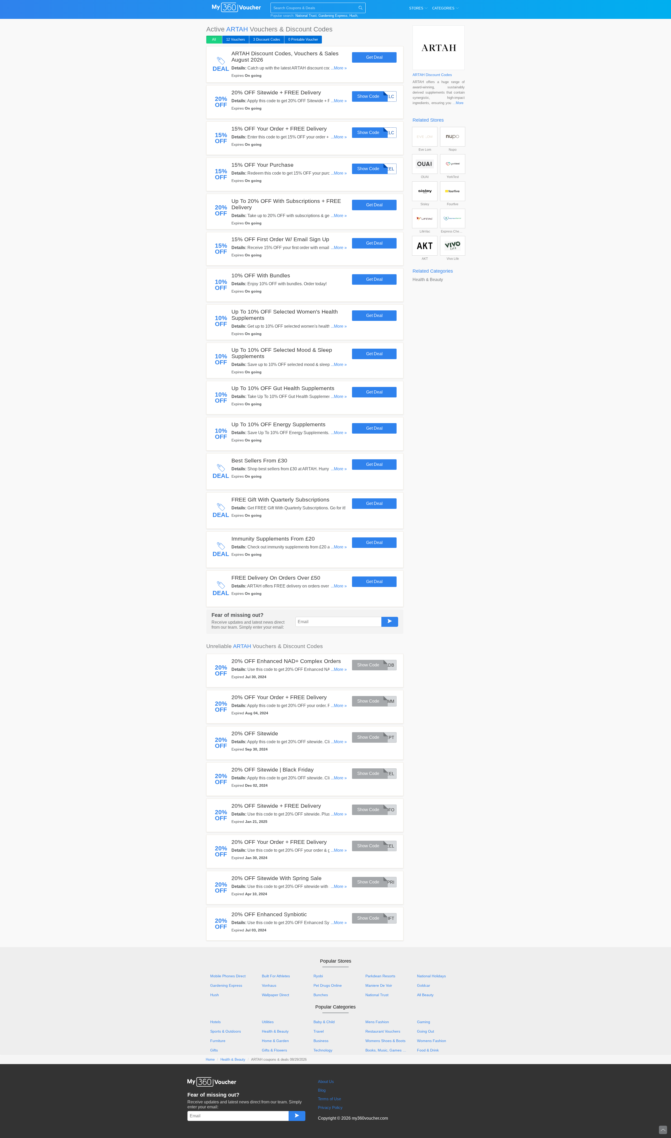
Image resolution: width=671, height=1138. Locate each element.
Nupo (453, 150)
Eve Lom (425, 150)
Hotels (215, 1022)
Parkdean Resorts (380, 976)
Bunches (320, 995)
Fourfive (452, 204)
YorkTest (453, 177)
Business (320, 1041)
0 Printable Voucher (303, 39)
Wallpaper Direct (275, 995)
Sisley (424, 204)
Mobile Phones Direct (228, 976)
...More (458, 103)
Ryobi (318, 976)
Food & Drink (428, 1050)
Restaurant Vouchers (382, 1031)
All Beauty (425, 995)
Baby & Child (324, 1022)
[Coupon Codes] (236, 8)
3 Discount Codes (266, 39)
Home (210, 1059)
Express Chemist (453, 231)
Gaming (423, 1022)
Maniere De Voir (378, 985)
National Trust (306, 16)
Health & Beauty (428, 279)
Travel (318, 1031)
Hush (353, 16)
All (214, 39)
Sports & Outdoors (225, 1031)
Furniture (217, 1041)
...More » (339, 68)
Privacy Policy (330, 1107)
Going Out (425, 1031)
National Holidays (431, 976)
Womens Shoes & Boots (385, 1041)
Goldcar (423, 985)
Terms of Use (329, 1099)
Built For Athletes (276, 976)
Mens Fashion (377, 1022)
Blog (322, 1090)
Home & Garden (275, 1041)
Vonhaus (269, 985)
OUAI (425, 177)
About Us (326, 1081)
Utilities (268, 1022)
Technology (322, 1050)
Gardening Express (333, 16)
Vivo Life (453, 259)
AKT (425, 259)
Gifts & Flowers (274, 1050)
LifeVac (425, 231)
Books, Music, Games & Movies (388, 1050)
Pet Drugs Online (327, 985)
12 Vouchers (235, 39)
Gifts (214, 1050)
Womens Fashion (431, 1041)
